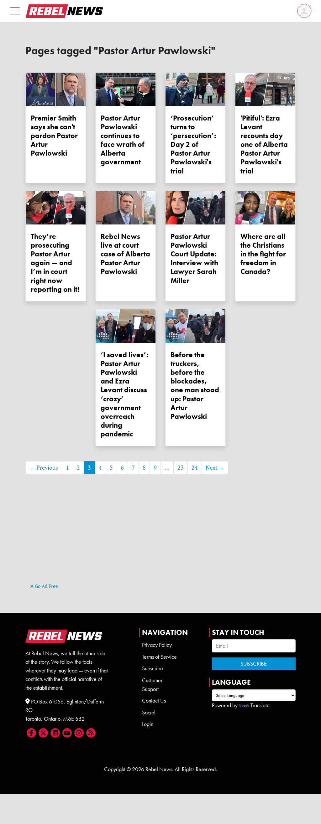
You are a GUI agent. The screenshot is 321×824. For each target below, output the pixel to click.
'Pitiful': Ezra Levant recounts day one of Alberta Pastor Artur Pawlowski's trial (264, 144)
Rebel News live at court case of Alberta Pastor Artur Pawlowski (125, 254)
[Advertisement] (160, 538)
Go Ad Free (46, 586)
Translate (260, 705)
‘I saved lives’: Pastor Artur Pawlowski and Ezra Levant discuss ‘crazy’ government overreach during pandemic (124, 394)
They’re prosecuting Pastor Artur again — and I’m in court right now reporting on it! (55, 263)
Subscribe (152, 668)
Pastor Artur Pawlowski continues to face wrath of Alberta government (123, 140)
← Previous (43, 467)
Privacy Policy (157, 645)
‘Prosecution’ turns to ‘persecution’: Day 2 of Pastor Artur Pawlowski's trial (193, 144)
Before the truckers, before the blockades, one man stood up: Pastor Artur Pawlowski (195, 385)
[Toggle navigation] (15, 11)
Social (148, 712)
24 (195, 467)
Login (147, 724)
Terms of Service (159, 657)
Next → (215, 467)
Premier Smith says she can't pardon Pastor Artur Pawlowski (54, 135)
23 (180, 467)
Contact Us (154, 700)
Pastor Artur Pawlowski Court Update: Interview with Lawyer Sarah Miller (194, 258)
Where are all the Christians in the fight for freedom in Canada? (263, 254)
